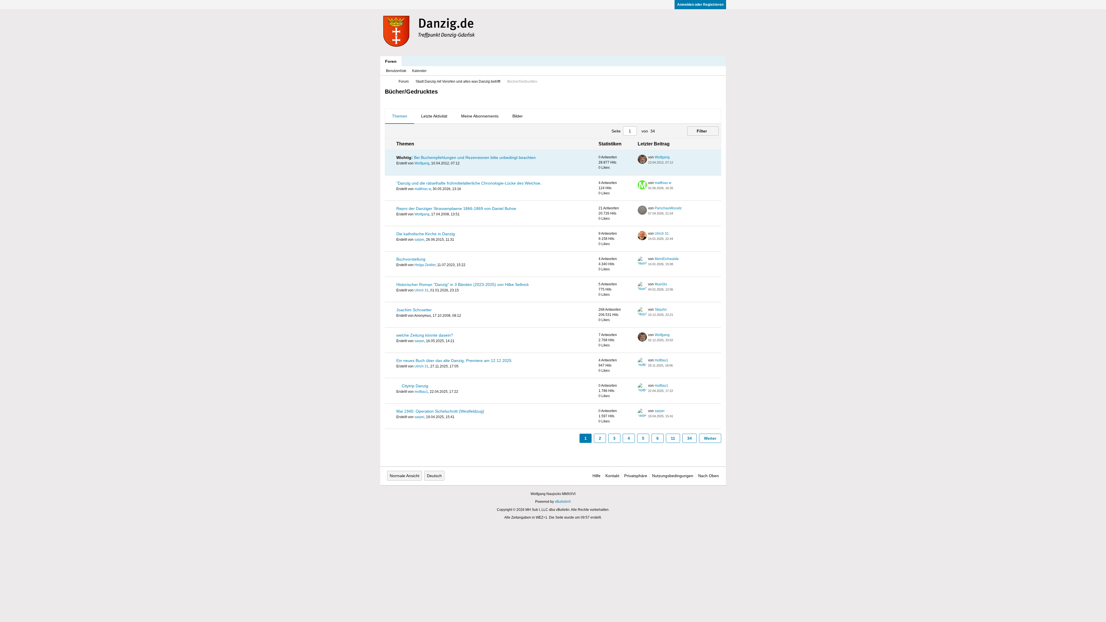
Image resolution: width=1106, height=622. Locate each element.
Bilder (517, 116)
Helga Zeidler (424, 265)
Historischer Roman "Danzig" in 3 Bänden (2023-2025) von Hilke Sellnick (462, 284)
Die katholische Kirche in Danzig (425, 234)
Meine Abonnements (480, 116)
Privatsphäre (635, 475)
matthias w (422, 189)
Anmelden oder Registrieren (700, 5)
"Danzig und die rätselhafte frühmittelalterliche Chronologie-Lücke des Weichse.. (469, 183)
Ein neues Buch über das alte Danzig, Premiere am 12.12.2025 (454, 360)
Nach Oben (708, 475)
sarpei (419, 240)
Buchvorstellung (410, 259)
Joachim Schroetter (414, 310)
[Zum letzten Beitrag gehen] (676, 162)
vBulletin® (563, 502)
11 (673, 438)
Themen (399, 116)
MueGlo (661, 284)
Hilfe (596, 475)
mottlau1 (661, 360)
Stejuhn (661, 310)
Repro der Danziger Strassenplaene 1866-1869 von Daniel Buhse (456, 208)
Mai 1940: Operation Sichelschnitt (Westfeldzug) (440, 411)
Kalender (419, 71)
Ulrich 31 (662, 234)
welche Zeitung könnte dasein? (424, 335)
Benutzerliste (396, 71)
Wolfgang (421, 163)
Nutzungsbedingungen (672, 475)
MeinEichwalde (667, 259)
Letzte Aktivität (434, 116)
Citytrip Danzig (415, 386)
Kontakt (612, 475)
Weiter (710, 438)
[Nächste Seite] (672, 131)
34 (689, 438)
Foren (391, 61)
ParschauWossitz (668, 208)
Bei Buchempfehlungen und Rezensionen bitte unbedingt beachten (475, 157)
